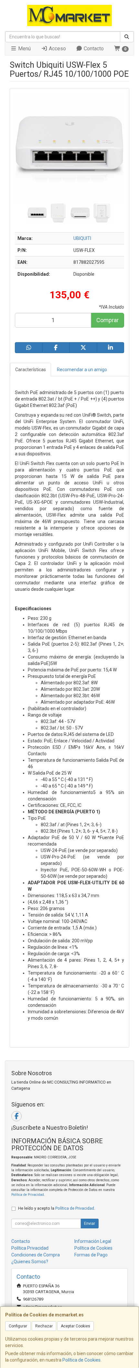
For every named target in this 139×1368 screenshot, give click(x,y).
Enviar (89, 1223)
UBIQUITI (82, 238)
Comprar (107, 320)
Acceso (57, 48)
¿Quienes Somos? (29, 1261)
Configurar (18, 1326)
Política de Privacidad (27, 1194)
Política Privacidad (29, 1248)
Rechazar (44, 1326)
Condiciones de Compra (35, 1254)
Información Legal (92, 1241)
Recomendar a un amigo (82, 369)
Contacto (93, 48)
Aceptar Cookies (75, 1326)
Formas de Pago (91, 1254)
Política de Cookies (81, 1360)
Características (30, 369)
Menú (24, 48)
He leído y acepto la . (56, 1208)
